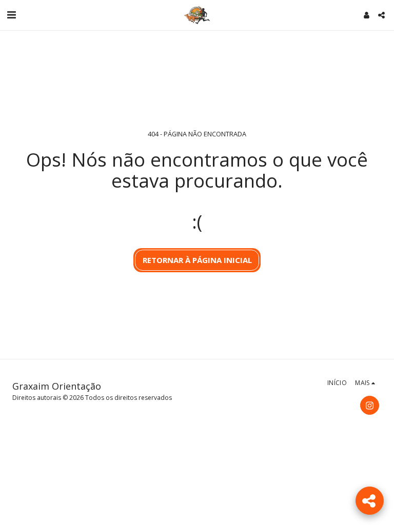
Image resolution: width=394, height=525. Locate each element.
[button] (11, 14)
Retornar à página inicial (197, 260)
